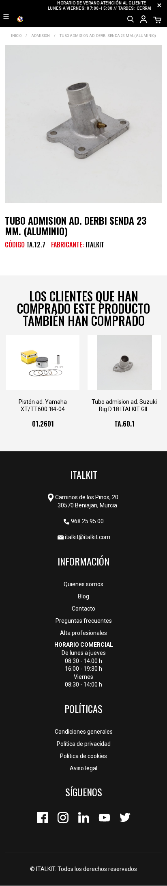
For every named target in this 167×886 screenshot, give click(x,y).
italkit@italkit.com (87, 537)
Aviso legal (83, 768)
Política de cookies (83, 756)
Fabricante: (67, 244)
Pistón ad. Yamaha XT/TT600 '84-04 (43, 405)
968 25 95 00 (87, 521)
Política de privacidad (84, 744)
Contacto (83, 608)
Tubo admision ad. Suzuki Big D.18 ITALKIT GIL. (124, 405)
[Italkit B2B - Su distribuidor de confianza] (20, 19)
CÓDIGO (15, 244)
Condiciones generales (84, 731)
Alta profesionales (83, 633)
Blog (83, 596)
